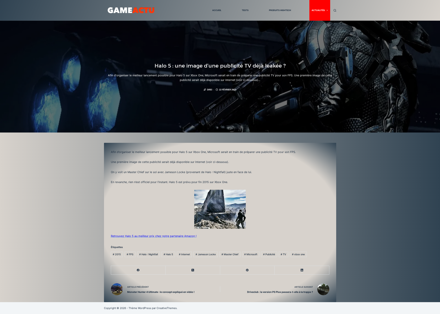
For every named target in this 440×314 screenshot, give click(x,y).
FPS (130, 254)
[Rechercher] (335, 10)
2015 (117, 254)
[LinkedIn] (302, 270)
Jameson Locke (206, 254)
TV (283, 254)
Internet (184, 254)
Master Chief (230, 254)
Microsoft (250, 254)
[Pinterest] (247, 270)
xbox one (298, 254)
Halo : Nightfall (148, 254)
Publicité (269, 254)
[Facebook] (138, 270)
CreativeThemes (167, 308)
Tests (245, 10)
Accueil (216, 10)
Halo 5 (168, 254)
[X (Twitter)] (193, 270)
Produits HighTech (280, 10)
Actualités (318, 10)
